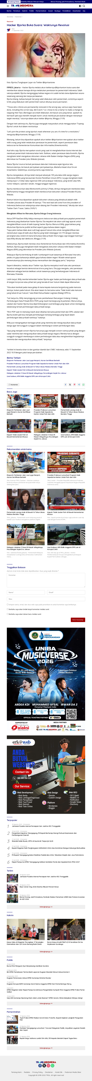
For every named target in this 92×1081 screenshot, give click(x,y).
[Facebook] (40, 1066)
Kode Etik (58, 1072)
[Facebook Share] (65, 384)
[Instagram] (48, 1066)
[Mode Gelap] (80, 6)
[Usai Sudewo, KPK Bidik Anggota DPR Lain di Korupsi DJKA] (73, 426)
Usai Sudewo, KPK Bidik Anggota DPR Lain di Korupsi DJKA (28, 376)
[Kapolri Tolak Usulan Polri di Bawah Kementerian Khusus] (19, 426)
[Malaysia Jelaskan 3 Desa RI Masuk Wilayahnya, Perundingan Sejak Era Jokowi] (46, 426)
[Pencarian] (84, 6)
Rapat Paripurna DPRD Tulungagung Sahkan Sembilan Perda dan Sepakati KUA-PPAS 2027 (46, 862)
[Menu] (8, 6)
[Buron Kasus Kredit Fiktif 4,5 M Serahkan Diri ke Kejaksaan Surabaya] (66, 929)
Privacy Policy (37, 1072)
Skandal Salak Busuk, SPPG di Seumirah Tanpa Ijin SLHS (32, 841)
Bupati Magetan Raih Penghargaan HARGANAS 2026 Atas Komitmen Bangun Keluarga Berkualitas (48, 848)
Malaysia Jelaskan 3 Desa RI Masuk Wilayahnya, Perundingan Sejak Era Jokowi (36, 373)
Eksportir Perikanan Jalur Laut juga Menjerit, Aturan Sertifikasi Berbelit (33, 360)
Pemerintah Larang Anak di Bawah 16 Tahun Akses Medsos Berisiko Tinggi (34, 367)
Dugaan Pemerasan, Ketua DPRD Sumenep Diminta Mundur (29, 978)
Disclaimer (49, 1072)
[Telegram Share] (79, 384)
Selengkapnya (45, 907)
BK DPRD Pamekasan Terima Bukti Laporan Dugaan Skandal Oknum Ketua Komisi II (38, 972)
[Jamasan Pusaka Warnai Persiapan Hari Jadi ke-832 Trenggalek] (12, 878)
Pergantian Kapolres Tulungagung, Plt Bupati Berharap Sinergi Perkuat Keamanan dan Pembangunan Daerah (44, 834)
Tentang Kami (16, 1072)
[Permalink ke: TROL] (8, 30)
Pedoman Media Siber (73, 1072)
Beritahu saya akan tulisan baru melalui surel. (25, 614)
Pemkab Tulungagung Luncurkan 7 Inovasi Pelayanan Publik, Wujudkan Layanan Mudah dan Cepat (52, 1029)
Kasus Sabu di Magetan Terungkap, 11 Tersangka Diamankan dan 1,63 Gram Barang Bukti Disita (25, 943)
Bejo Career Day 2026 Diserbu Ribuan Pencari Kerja (39, 887)
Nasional (10, 21)
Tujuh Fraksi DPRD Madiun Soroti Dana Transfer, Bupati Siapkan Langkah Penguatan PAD (51, 1019)
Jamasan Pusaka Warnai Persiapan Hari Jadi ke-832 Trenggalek (36, 826)
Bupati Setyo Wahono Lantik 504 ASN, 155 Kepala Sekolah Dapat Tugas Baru (48, 1038)
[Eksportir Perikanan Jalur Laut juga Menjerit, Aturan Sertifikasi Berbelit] (19, 401)
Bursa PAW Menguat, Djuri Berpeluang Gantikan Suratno (28, 966)
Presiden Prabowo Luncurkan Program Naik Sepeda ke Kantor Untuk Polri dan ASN (38, 364)
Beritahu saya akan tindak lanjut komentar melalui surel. (29, 609)
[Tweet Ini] (70, 384)
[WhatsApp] (52, 1066)
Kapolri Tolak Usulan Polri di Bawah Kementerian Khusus (28, 370)
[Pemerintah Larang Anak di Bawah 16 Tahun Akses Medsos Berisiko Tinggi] (73, 401)
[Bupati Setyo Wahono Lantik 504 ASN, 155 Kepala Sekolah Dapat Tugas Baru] (12, 1040)
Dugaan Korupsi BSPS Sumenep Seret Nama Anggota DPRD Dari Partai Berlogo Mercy (39, 984)
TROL (13, 29)
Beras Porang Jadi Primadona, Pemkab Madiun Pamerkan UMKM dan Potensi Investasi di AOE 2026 (52, 898)
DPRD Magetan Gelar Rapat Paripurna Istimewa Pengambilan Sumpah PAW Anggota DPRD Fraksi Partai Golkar (45, 991)
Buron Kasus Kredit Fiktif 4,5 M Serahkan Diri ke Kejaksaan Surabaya (65, 943)
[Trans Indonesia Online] (21, 5)
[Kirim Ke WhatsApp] (83, 384)
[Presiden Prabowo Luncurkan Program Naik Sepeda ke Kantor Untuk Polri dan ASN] (46, 401)
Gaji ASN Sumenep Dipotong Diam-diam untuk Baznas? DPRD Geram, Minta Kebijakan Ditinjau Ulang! (44, 998)
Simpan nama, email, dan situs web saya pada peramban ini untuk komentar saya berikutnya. (42, 605)
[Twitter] (44, 1066)
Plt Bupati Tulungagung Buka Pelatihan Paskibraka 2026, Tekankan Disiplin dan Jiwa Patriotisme (48, 855)
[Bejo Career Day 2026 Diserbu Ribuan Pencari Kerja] (12, 888)
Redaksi (27, 1072)
